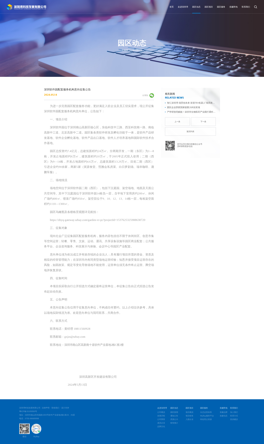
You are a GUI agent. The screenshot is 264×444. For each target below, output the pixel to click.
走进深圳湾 (183, 7)
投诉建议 (234, 419)
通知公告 (215, 17)
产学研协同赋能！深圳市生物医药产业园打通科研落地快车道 (191, 112)
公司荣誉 (161, 419)
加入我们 (234, 412)
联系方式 (234, 416)
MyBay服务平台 (207, 416)
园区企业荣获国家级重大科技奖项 (183, 107)
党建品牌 (223, 412)
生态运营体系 (206, 412)
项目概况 (189, 412)
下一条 (203, 121)
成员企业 (161, 423)
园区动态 (196, 7)
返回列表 (190, 131)
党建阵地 (233, 7)
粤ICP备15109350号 (28, 411)
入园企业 (189, 419)
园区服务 (221, 7)
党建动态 (223, 416)
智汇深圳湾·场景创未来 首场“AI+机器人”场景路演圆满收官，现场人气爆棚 (191, 103)
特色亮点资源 (206, 419)
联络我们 (55, 408)
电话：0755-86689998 (29, 418)
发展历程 (161, 416)
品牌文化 (161, 426)
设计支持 (65, 408)
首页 (172, 7)
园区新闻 (203, 17)
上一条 (177, 121)
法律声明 (46, 408)
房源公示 (226, 17)
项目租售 (189, 416)
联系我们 (246, 7)
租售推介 (238, 17)
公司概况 (161, 412)
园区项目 (209, 7)
